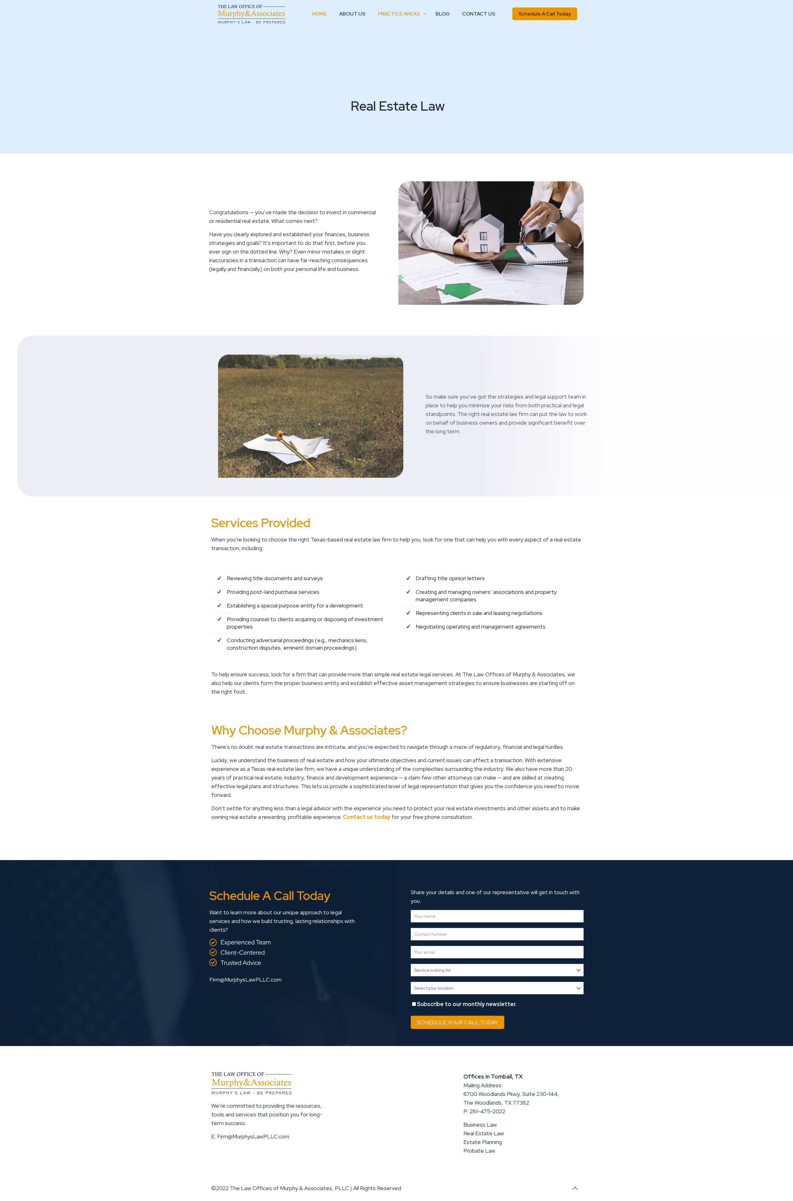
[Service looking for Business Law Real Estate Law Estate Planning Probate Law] (497, 970)
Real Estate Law (483, 1133)
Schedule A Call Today (545, 14)
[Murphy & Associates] (251, 14)
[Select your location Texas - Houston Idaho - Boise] (497, 988)
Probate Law (479, 1150)
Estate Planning (482, 1142)
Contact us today (366, 816)
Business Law (480, 1124)
